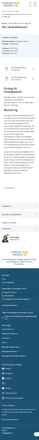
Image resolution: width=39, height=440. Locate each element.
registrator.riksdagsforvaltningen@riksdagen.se (21, 317)
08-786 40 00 (9, 283)
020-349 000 (9, 296)
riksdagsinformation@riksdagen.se (17, 299)
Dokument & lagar (13, 11)
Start (3, 11)
